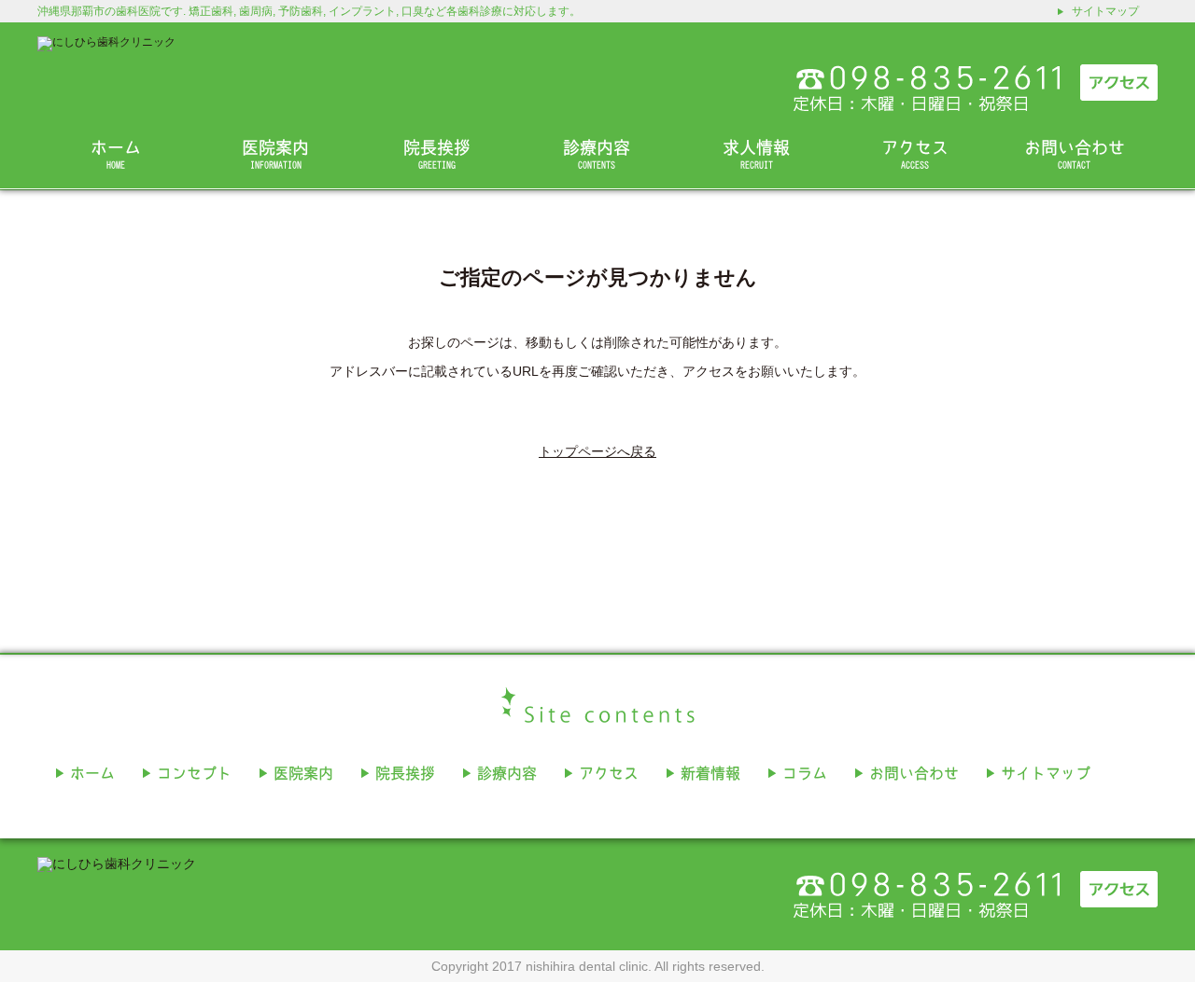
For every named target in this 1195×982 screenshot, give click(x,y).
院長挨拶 (437, 154)
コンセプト (194, 773)
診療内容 (596, 154)
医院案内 (275, 154)
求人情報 (756, 154)
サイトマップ (1105, 11)
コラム (804, 773)
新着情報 (710, 773)
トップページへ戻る (597, 451)
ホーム (116, 154)
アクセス (915, 154)
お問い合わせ (1074, 154)
